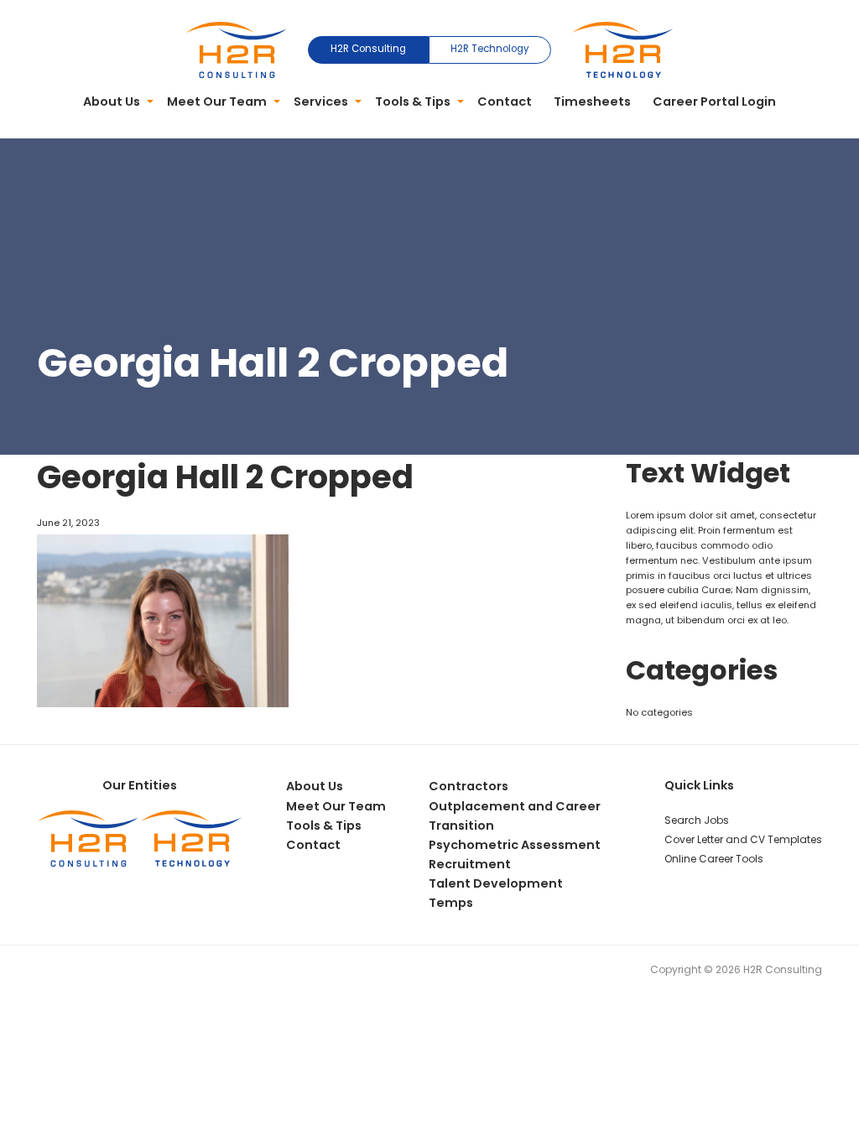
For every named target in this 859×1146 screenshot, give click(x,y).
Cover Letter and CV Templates (743, 839)
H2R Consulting (368, 48)
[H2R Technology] (622, 48)
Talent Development (496, 883)
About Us (111, 101)
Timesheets (592, 101)
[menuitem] (115, 102)
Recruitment (470, 864)
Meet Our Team (217, 101)
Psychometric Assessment (515, 844)
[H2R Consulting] (236, 48)
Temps (451, 902)
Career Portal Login (714, 101)
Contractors (468, 786)
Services (321, 101)
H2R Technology (489, 48)
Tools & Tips (412, 101)
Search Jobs (696, 820)
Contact (504, 101)
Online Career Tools (713, 859)
